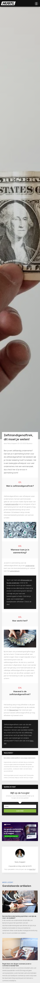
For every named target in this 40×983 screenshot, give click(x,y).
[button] (36, 3)
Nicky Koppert (12, 443)
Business (29, 443)
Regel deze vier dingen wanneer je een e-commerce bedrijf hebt (17, 965)
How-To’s (32, 869)
